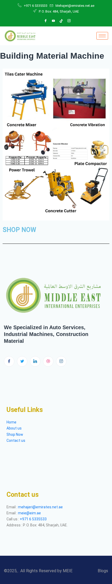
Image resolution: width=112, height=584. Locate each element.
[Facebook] (45, 21)
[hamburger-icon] (102, 36)
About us (14, 428)
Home (11, 422)
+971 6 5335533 (33, 519)
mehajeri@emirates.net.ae (40, 507)
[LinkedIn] (53, 21)
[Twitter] (22, 361)
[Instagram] (69, 21)
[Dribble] (61, 21)
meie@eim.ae (29, 513)
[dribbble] (48, 361)
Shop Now (15, 434)
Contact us (16, 440)
